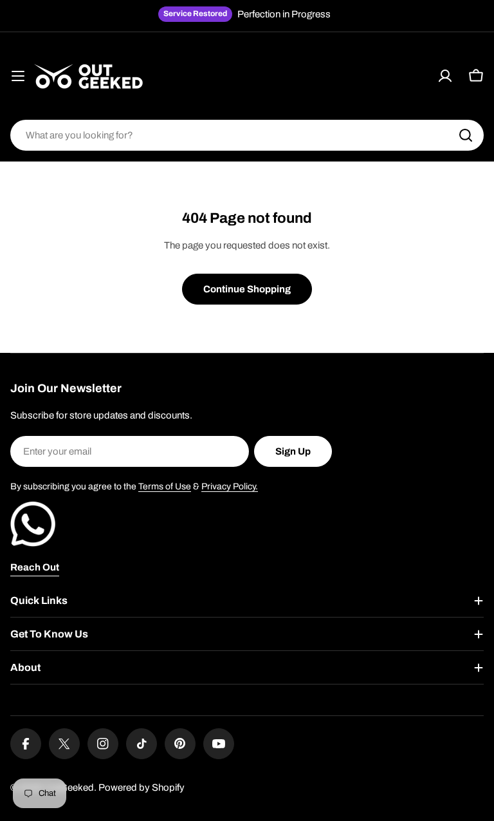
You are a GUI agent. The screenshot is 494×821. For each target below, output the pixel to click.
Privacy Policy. (229, 486)
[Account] (445, 76)
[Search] (465, 135)
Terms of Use (164, 486)
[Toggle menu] (18, 76)
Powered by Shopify (141, 787)
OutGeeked (69, 787)
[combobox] (247, 135)
